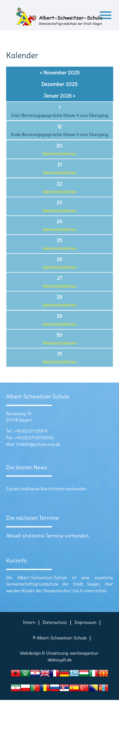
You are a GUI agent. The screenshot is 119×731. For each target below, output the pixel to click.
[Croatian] (35, 674)
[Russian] (55, 689)
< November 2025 (60, 72)
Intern (29, 622)
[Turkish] (84, 689)
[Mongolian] (103, 689)
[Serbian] (64, 689)
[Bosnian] (94, 689)
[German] (64, 674)
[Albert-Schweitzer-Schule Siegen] (59, 18)
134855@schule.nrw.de (38, 444)
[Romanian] (45, 689)
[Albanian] (15, 674)
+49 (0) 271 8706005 (34, 437)
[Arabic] (25, 674)
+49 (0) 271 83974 (30, 431)
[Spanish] (74, 689)
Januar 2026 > (59, 96)
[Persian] (15, 689)
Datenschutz (55, 622)
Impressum (85, 622)
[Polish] (25, 689)
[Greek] (74, 674)
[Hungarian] (84, 674)
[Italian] (94, 674)
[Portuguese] (35, 689)
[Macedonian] (103, 674)
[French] (55, 674)
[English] (45, 674)
